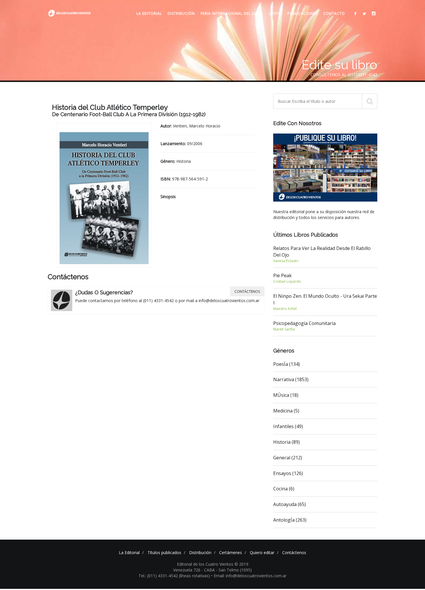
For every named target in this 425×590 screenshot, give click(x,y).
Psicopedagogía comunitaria (304, 326)
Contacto (334, 13)
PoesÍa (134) (286, 364)
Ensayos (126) (288, 473)
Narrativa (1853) (290, 379)
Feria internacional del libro (232, 13)
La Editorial (149, 13)
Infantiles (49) (288, 426)
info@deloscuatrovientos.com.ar (229, 300)
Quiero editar (262, 552)
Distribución (181, 13)
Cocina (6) (283, 488)
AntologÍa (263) (289, 520)
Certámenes (230, 552)
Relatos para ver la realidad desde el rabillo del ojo (322, 254)
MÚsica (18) (285, 395)
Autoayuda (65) (289, 504)
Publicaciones (302, 13)
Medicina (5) (286, 411)
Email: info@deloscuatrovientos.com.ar (250, 575)
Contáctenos (247, 291)
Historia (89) (286, 442)
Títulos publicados (164, 552)
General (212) (287, 457)
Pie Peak (287, 278)
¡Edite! (275, 13)
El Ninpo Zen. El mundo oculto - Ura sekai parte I (325, 302)
